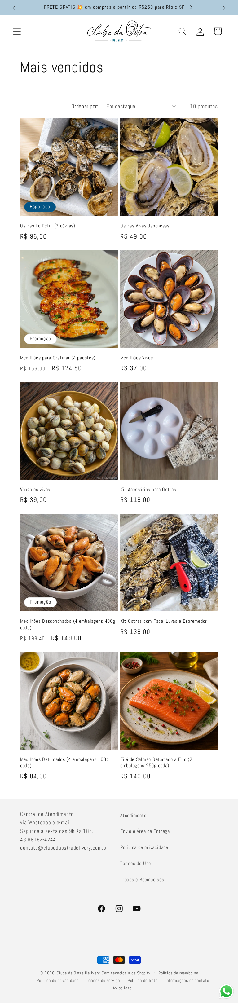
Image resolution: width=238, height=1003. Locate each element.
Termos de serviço (103, 980)
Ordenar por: (84, 106)
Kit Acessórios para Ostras (148, 489)
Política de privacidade (144, 847)
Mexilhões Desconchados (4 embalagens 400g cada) (67, 624)
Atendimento (133, 815)
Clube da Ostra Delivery (78, 973)
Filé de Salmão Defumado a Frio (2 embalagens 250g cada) (156, 762)
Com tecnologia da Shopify (126, 973)
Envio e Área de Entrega (145, 831)
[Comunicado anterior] (13, 8)
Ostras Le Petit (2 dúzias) (47, 226)
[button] (17, 31)
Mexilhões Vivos (136, 358)
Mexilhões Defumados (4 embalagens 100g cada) (64, 762)
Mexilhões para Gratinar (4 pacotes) (57, 358)
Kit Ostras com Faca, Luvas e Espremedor (163, 621)
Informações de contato (187, 980)
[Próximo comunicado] (224, 8)
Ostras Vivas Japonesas (145, 226)
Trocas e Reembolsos (142, 879)
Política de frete (143, 980)
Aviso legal (123, 988)
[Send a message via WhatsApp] (226, 991)
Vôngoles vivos (35, 489)
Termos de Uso (135, 863)
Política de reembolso (178, 973)
